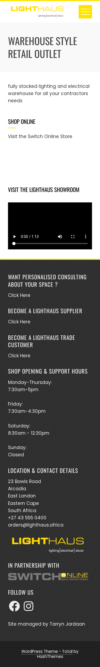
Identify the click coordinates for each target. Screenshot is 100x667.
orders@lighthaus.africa (35, 525)
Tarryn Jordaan (67, 624)
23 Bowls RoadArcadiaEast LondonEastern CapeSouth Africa (24, 496)
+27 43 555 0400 (27, 518)
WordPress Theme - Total (47, 651)
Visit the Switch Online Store (40, 136)
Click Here (19, 295)
